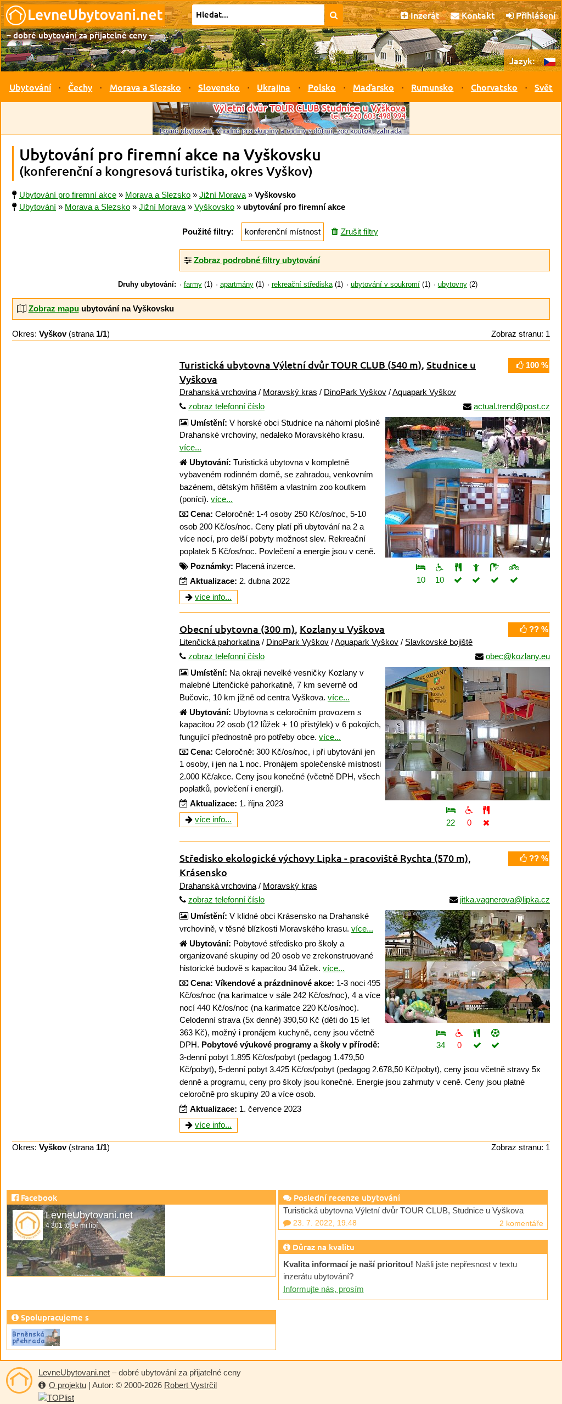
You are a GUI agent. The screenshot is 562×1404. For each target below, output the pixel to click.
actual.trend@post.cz (512, 406)
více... (190, 447)
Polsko (322, 87)
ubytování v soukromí (385, 284)
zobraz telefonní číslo (226, 406)
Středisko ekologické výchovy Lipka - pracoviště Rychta (323, 857)
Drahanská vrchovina (217, 392)
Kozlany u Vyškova (342, 628)
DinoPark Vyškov (355, 392)
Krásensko (203, 872)
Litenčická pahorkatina (219, 642)
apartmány (237, 284)
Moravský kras (290, 392)
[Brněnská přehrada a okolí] (36, 1336)
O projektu (67, 1385)
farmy (193, 284)
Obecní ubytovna (237, 628)
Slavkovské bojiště (439, 642)
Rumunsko (432, 87)
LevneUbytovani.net (74, 1372)
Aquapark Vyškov (424, 392)
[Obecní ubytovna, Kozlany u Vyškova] (467, 733)
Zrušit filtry (359, 231)
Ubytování (30, 87)
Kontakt (477, 15)
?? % (537, 629)
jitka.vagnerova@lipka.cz (505, 899)
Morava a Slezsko (145, 87)
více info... (213, 596)
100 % (536, 365)
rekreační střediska (302, 284)
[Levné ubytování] (19, 1380)
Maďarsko (373, 87)
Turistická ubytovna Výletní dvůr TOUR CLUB (300, 364)
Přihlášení (534, 15)
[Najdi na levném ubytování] (334, 15)
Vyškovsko (214, 206)
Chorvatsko (494, 87)
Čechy (80, 87)
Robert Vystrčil (190, 1385)
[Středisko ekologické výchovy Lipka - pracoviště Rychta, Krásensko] (467, 966)
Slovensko (219, 87)
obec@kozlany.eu (518, 656)
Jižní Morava (162, 206)
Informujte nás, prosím (323, 1289)
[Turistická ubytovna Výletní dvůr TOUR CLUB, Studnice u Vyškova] (467, 487)
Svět (544, 87)
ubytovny (452, 284)
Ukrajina (273, 87)
